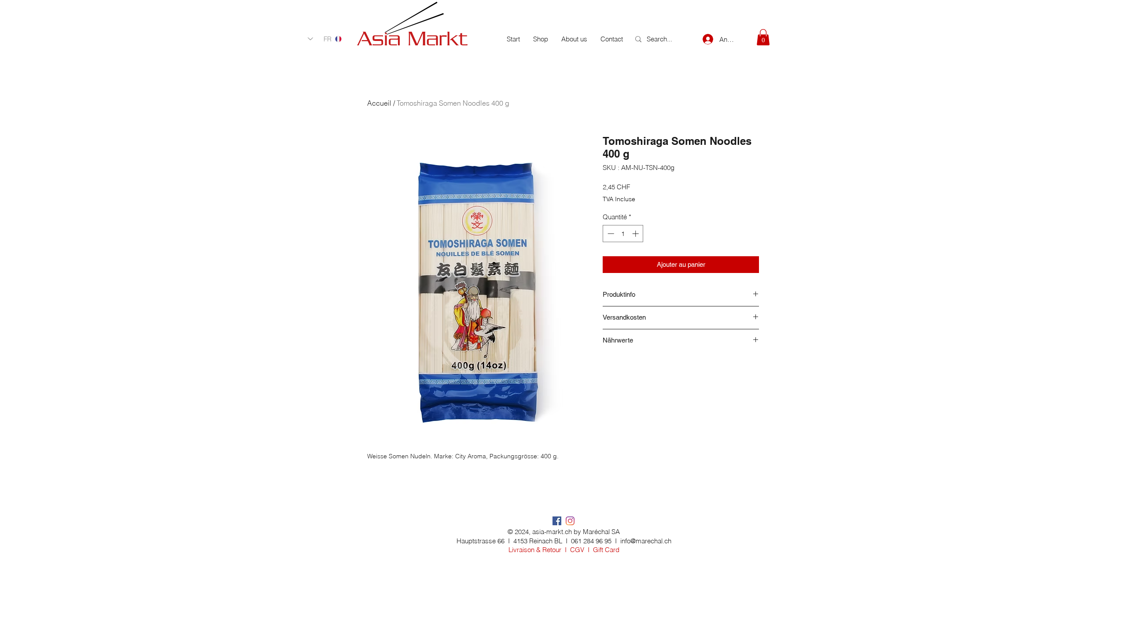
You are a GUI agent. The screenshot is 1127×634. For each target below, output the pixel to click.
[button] (763, 37)
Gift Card (606, 550)
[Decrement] (610, 233)
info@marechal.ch (645, 541)
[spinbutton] (623, 233)
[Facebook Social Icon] (556, 520)
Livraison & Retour (534, 550)
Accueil (379, 103)
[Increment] (636, 233)
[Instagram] (570, 520)
